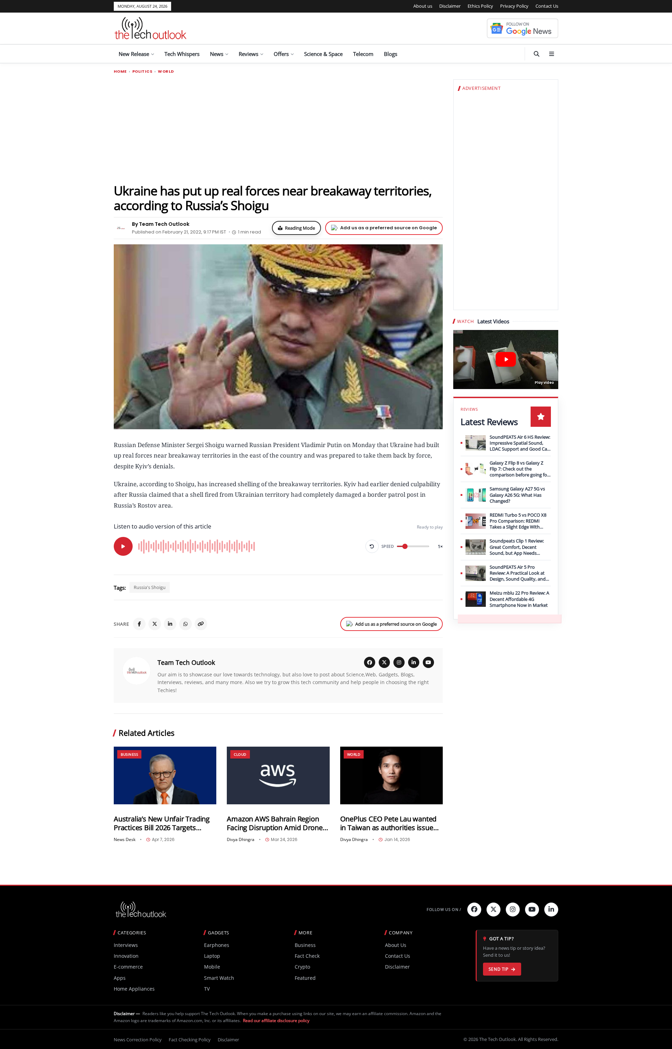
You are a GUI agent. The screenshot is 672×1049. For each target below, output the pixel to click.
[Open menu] (551, 53)
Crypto (302, 966)
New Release (134, 53)
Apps (120, 978)
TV (207, 988)
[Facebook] (139, 624)
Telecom (363, 53)
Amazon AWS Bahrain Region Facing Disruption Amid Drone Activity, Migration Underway (274, 823)
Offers (281, 53)
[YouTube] (428, 662)
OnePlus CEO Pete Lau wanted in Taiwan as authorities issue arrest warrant (388, 823)
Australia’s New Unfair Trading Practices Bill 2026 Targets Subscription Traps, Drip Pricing (164, 823)
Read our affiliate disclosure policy (276, 1020)
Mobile (212, 966)
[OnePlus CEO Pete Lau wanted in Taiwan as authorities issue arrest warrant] (391, 775)
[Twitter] (493, 910)
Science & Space (323, 53)
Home (120, 71)
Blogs (390, 53)
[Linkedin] (551, 910)
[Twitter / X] (154, 624)
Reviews (248, 53)
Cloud (240, 754)
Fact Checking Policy (190, 1039)
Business (129, 754)
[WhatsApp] (185, 624)
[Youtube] (532, 910)
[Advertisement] (278, 128)
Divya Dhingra (240, 839)
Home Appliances (134, 988)
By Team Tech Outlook (160, 224)
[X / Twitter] (384, 662)
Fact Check (307, 956)
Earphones (216, 945)
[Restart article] (372, 546)
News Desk (124, 839)
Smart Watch (219, 978)
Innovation (126, 956)
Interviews (126, 945)
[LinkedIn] (170, 624)
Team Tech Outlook (186, 662)
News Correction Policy (138, 1039)
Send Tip (499, 969)
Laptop (212, 956)
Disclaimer (450, 6)
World (166, 71)
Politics (142, 71)
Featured (305, 978)
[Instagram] (399, 662)
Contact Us (547, 6)
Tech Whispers (182, 53)
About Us (395, 945)
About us (422, 6)
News (216, 53)
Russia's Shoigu (150, 587)
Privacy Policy (514, 6)
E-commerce (128, 966)
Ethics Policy (480, 6)
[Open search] (536, 53)
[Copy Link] (201, 624)
